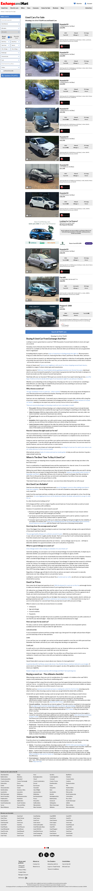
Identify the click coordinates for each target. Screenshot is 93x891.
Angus (18, 774)
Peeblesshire (4, 798)
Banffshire (68, 774)
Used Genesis (53, 820)
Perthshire (20, 798)
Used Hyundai (4, 822)
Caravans (36, 8)
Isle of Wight (36, 790)
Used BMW (53, 816)
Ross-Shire (69, 798)
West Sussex (20, 807)
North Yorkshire (5, 796)
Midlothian (36, 794)
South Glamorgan (70, 800)
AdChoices (21, 877)
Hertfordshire (4, 790)
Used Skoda (4, 833)
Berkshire (19, 777)
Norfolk (52, 794)
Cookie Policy (22, 872)
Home (2, 11)
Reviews (55, 8)
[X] (46, 856)
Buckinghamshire (37, 777)
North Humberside (71, 794)
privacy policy (63, 883)
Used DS (68, 818)
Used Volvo (69, 835)
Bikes (23, 8)
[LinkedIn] (52, 856)
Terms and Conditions (21, 866)
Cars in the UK (66, 864)
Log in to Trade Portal (54, 866)
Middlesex (20, 794)
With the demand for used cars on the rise (66, 585)
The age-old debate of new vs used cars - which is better (43, 391)
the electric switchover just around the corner (57, 599)
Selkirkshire (20, 800)
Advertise (88, 8)
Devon (19, 783)
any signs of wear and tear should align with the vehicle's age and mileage (53, 706)
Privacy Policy (22, 869)
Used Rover (53, 831)
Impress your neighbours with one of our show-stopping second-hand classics (63, 365)
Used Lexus (53, 824)
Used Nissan (20, 829)
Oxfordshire (69, 796)
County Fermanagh (22, 781)
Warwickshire (37, 805)
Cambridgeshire (54, 777)
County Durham (5, 781)
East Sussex (36, 785)
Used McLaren (21, 827)
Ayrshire (52, 774)
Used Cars (4, 8)
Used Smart (20, 833)
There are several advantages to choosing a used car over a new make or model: (50, 405)
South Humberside (6, 803)
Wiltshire (52, 807)
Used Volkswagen (54, 835)
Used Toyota (20, 835)
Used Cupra (36, 818)
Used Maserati (70, 824)
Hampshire (52, 787)
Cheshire (68, 777)
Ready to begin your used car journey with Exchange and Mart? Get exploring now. (51, 671)
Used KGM (3, 824)
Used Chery (4, 818)
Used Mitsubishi (5, 829)
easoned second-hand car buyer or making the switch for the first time (58, 689)
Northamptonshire (22, 796)
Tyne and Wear (21, 805)
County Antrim (70, 779)
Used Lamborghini (38, 824)
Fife (67, 785)
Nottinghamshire (54, 796)
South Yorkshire (21, 803)
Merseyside (69, 792)
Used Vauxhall (37, 835)
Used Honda (69, 820)
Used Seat (68, 831)
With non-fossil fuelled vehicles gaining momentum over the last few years (60, 370)
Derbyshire (4, 783)
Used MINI (69, 827)
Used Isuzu (20, 822)
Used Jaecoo (36, 822)
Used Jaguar (53, 822)
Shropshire (36, 800)
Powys (35, 798)
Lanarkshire (4, 792)
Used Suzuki (69, 833)
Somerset (52, 800)
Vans (28, 8)
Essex (51, 785)
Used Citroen (20, 818)
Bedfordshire (4, 777)
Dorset (35, 783)
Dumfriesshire (53, 783)
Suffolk (68, 803)
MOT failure (69, 709)
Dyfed (2, 785)
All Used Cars (66, 866)
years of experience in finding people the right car (63, 353)
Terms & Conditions (53, 869)
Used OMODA (37, 829)
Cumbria (68, 781)
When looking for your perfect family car (41, 754)
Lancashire (20, 792)
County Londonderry (39, 781)
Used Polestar (70, 829)
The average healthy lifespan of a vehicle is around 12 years (44, 534)
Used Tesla (4, 835)
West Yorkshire (37, 807)
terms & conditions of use (50, 883)
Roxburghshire (4, 800)
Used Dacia (53, 818)
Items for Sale (45, 8)
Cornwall (52, 779)
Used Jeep (69, 822)
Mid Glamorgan (5, 794)
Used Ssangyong (37, 833)
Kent (51, 790)
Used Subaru (53, 833)
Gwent (19, 787)
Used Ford (36, 820)
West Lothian (69, 805)
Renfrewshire (53, 798)
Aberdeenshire (5, 774)
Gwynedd (36, 787)
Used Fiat (19, 820)
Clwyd (35, 779)
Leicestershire (37, 792)
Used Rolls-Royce (38, 831)
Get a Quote (89, 243)
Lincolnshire (53, 792)
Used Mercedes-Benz (39, 827)
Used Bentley (36, 816)
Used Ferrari (4, 820)
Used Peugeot (53, 829)
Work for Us (36, 866)
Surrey (2, 805)
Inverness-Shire (21, 790)
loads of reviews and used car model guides (53, 452)
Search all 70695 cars (58, 332)
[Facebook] (41, 856)
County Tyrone (54, 781)
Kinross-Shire (69, 790)
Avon (34, 774)
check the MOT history (56, 702)
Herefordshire (69, 787)
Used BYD (68, 816)
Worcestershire (70, 807)
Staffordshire (36, 803)
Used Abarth (4, 816)
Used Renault (20, 831)
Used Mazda (4, 827)
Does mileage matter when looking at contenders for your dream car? (47, 549)
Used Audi (20, 816)
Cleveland (19, 779)
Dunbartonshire (70, 783)
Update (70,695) (11, 75)
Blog (62, 8)
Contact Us (36, 864)
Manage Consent (23, 874)
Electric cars (14, 8)
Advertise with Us (53, 864)
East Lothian (20, 785)
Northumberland (37, 796)
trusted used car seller (64, 577)
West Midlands (5, 807)
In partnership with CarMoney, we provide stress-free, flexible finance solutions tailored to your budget (57, 664)
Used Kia (19, 824)
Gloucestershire (5, 787)
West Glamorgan (54, 805)
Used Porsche (4, 831)
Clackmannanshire (5, 779)
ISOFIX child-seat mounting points (76, 745)
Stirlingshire (53, 803)
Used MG (52, 827)
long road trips (37, 761)
